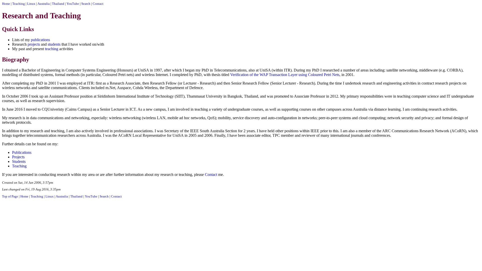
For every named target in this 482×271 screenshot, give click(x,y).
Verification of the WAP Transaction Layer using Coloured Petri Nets (284, 75)
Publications (21, 152)
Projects (18, 157)
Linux (31, 4)
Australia (43, 4)
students (54, 44)
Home (6, 4)
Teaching (18, 4)
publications (40, 40)
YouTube (73, 4)
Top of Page (10, 196)
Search (85, 4)
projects (34, 44)
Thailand (58, 4)
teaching (51, 49)
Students (19, 161)
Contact (98, 4)
